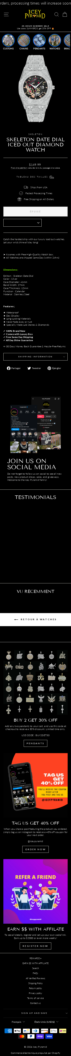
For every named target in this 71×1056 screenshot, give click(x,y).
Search (35, 968)
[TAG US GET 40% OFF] (35, 785)
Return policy (35, 988)
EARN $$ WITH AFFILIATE (35, 963)
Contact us (35, 1003)
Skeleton (35, 134)
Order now (35, 849)
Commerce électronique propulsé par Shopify (35, 1052)
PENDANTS (35, 743)
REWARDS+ (35, 958)
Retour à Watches (38, 619)
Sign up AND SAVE (34, 1013)
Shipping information (35, 357)
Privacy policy (35, 993)
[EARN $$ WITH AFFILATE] (35, 891)
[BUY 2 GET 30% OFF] (35, 682)
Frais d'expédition (19, 168)
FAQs (35, 973)
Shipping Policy (35, 983)
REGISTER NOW (35, 945)
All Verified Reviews (35, 978)
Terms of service (35, 998)
